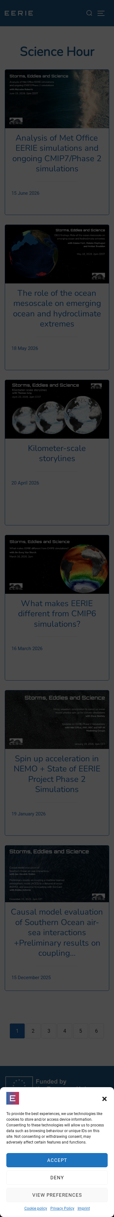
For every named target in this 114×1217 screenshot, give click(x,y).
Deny (57, 1178)
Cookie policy (35, 1208)
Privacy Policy (62, 1208)
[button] (104, 1098)
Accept (57, 1160)
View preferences (57, 1195)
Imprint (84, 1208)
